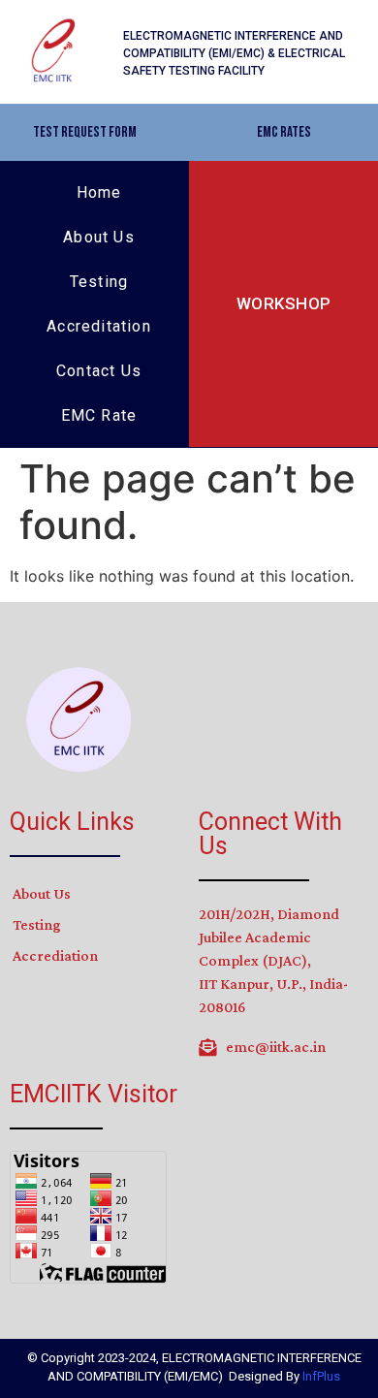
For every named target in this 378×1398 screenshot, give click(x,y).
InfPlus (321, 1376)
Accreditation (99, 326)
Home (99, 192)
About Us (99, 237)
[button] (85, 132)
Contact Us (99, 371)
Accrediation (55, 955)
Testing (99, 281)
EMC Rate (99, 415)
